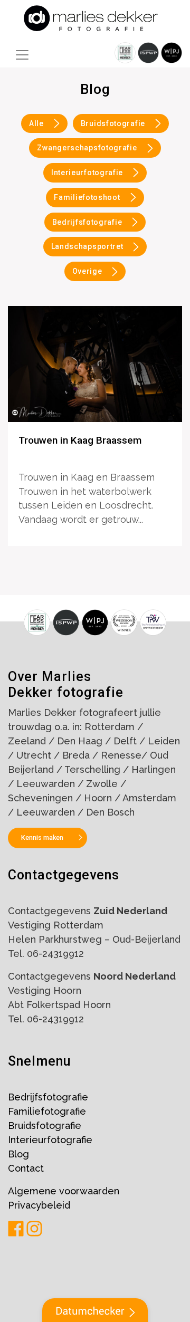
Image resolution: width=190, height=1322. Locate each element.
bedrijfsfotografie (87, 222)
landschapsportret (87, 246)
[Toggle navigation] (22, 55)
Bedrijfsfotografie (48, 1097)
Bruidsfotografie (113, 123)
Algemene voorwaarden (63, 1190)
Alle (36, 123)
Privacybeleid (39, 1205)
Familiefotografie (47, 1111)
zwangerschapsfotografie (87, 147)
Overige (87, 271)
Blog (18, 1154)
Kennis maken (42, 837)
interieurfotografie (87, 172)
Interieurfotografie (50, 1139)
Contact (26, 1168)
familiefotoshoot (87, 197)
